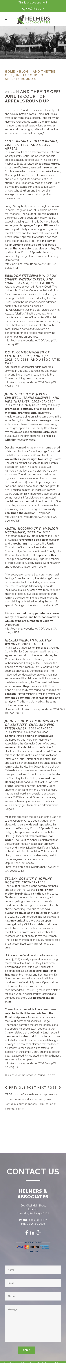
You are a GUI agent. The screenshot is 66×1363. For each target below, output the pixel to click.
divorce (32, 1099)
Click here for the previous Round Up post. (30, 1075)
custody (53, 1094)
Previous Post (22, 1088)
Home (10, 71)
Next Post (47, 1088)
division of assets (15, 1099)
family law (44, 1099)
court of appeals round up (30, 1094)
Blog (24, 71)
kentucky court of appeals (21, 1104)
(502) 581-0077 (35, 8)
